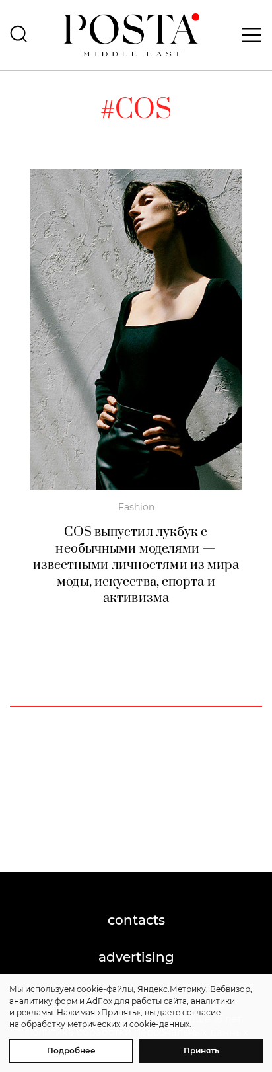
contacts (136, 920)
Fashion (136, 507)
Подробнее (71, 1050)
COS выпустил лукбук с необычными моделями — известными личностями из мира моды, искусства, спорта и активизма (136, 565)
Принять (201, 1050)
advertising (136, 957)
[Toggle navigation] (247, 35)
